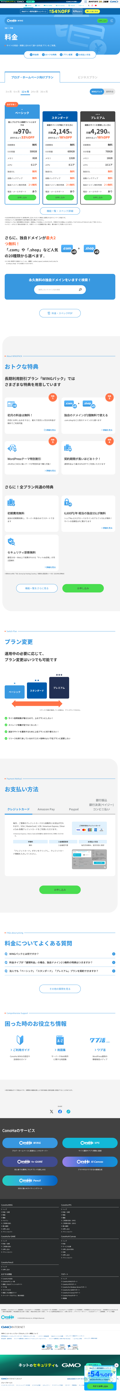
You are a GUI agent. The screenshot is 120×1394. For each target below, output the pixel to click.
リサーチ (67, 1385)
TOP (6, 28)
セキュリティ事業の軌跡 (90, 1338)
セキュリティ (46, 1385)
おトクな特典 (50, 54)
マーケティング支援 (57, 1385)
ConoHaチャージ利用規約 (32, 1310)
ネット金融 (82, 1385)
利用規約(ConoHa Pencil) (110, 1310)
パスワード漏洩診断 (43, 1336)
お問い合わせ (68, 1311)
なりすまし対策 (78, 1338)
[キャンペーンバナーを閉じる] (116, 1365)
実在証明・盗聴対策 (6, 1338)
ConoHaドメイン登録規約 (15, 1310)
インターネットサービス (7, 1385)
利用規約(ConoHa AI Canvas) (92, 1310)
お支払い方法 (84, 54)
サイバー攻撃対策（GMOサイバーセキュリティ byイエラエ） (30, 1338)
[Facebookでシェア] (60, 1111)
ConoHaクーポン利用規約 (49, 1310)
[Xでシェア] (51, 1111)
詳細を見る (51, 430)
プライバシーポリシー (80, 1311)
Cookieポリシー (93, 1311)
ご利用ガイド (21, 1050)
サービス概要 (110, 1311)
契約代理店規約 (7, 1311)
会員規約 (3, 1310)
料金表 (36, 54)
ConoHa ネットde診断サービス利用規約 (70, 1310)
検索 (80, 289)
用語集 (61, 1050)
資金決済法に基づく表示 (38, 1311)
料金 (11, 28)
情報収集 (74, 1385)
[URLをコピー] (68, 1111)
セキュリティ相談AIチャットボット (75, 1336)
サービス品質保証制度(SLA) (55, 1311)
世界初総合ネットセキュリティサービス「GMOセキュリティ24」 (18, 1336)
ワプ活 (101, 1050)
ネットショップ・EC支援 (23, 1385)
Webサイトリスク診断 (57, 1336)
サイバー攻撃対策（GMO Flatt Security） (60, 1338)
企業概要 (102, 1311)
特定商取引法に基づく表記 (21, 1311)
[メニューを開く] (111, 20)
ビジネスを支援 (36, 1385)
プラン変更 (67, 54)
